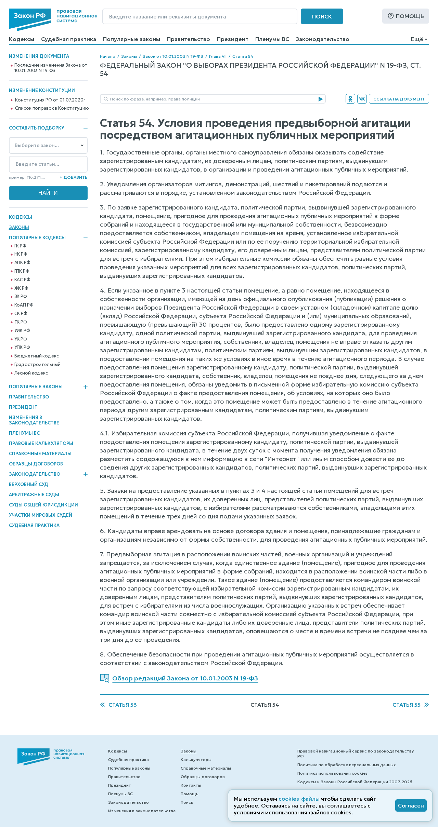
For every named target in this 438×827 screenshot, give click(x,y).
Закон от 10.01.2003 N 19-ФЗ (173, 56)
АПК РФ (22, 263)
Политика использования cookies (332, 773)
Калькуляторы (196, 759)
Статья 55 (406, 704)
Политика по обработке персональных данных (346, 764)
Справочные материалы (40, 454)
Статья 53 (122, 704)
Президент (232, 39)
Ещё (417, 39)
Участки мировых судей (40, 515)
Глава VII (218, 56)
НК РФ (20, 254)
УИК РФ (22, 331)
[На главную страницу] (53, 20)
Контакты (191, 785)
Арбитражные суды (34, 495)
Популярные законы (131, 39)
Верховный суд (28, 484)
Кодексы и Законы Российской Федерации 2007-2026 (354, 781)
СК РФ (20, 313)
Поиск (322, 16)
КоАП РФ (24, 305)
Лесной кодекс (31, 373)
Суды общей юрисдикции (43, 505)
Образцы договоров (36, 464)
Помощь (410, 16)
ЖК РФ (21, 288)
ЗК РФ (20, 296)
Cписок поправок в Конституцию (52, 108)
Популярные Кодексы (37, 238)
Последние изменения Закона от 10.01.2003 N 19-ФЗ (51, 68)
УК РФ (20, 339)
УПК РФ (22, 347)
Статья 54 (243, 56)
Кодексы (21, 39)
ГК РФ (20, 246)
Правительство (188, 39)
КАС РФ (22, 280)
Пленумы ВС (272, 39)
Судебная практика (68, 39)
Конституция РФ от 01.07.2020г (50, 100)
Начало (107, 56)
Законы (19, 227)
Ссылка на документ (399, 98)
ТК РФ (20, 322)
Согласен (411, 805)
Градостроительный (37, 364)
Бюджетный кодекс (36, 356)
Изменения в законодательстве (34, 420)
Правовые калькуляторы (41, 443)
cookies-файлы (299, 798)
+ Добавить (74, 177)
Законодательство (322, 39)
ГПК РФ (21, 271)
